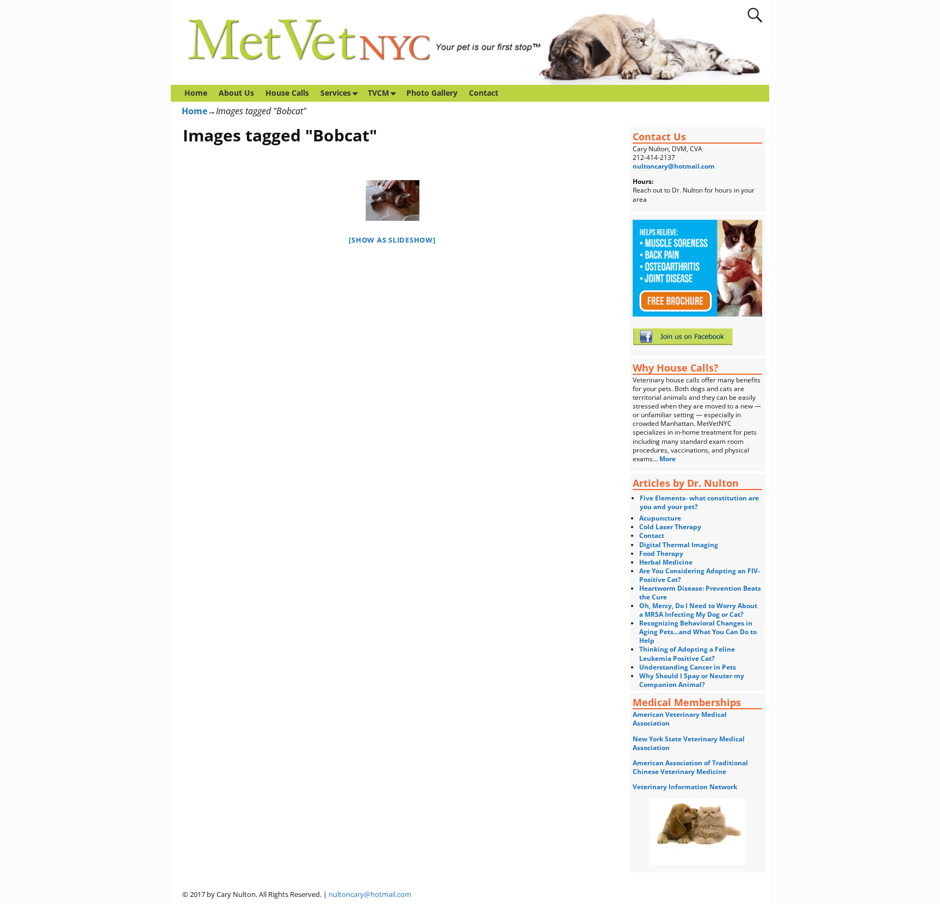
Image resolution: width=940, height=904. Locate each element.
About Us (236, 93)
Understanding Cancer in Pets (687, 667)
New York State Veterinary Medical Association (689, 743)
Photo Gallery (431, 93)
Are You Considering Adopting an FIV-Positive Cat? (699, 575)
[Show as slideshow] (392, 240)
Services (335, 93)
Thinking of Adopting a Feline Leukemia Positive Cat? (687, 653)
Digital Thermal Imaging (678, 544)
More (668, 458)
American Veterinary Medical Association (680, 719)
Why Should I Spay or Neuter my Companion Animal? (691, 680)
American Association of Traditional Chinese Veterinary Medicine (690, 767)
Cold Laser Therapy (670, 526)
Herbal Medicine (665, 562)
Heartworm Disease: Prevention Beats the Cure (700, 593)
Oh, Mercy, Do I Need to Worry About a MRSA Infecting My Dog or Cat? (698, 610)
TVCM (378, 93)
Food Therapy (661, 553)
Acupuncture (660, 518)
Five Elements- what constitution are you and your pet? (699, 502)
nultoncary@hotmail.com (674, 166)
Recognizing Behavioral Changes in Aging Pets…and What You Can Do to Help (698, 631)
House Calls (287, 93)
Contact (483, 93)
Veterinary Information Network (685, 786)
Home (195, 93)
